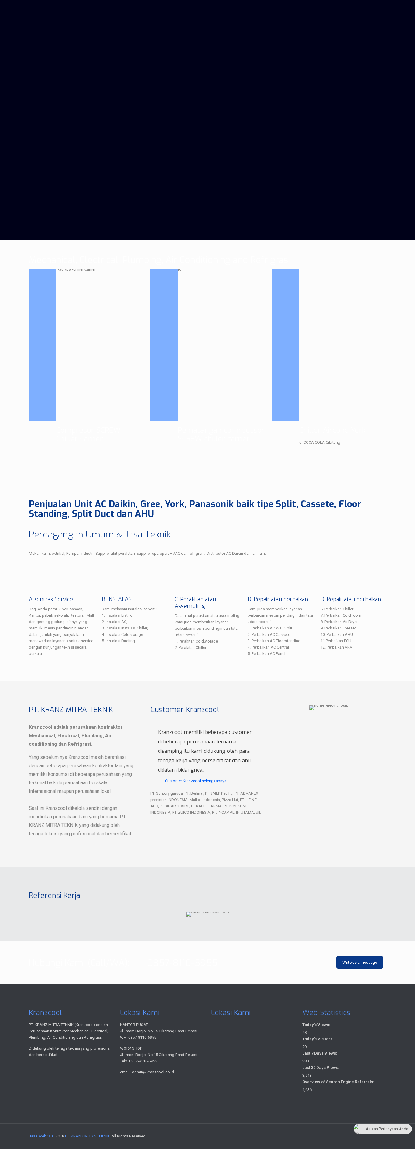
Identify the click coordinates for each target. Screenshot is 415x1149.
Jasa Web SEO (42, 1136)
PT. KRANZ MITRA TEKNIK (87, 1136)
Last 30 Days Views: (321, 1067)
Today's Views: (316, 1024)
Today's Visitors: (318, 1039)
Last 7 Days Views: (320, 1053)
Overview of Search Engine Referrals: (338, 1081)
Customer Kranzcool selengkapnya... (197, 781)
